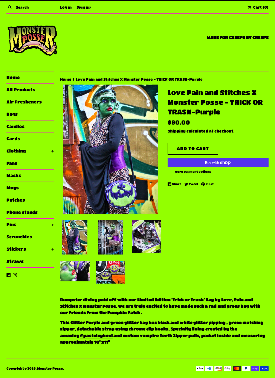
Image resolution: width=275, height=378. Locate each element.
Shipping (177, 131)
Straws (15, 261)
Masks (13, 175)
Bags (12, 114)
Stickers (30, 249)
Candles (15, 126)
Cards (13, 138)
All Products (20, 89)
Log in (66, 7)
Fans (11, 163)
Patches (15, 199)
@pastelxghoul (96, 335)
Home (13, 77)
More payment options (193, 171)
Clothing (30, 150)
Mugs (12, 187)
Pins (30, 224)
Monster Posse (50, 368)
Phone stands (22, 212)
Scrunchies (19, 236)
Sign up (83, 7)
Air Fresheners (24, 101)
